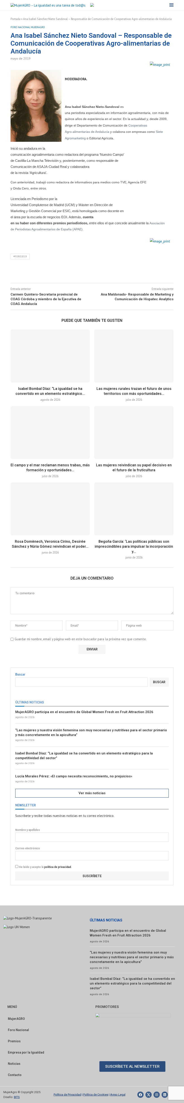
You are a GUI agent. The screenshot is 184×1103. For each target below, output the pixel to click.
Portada (15, 19)
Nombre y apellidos (27, 830)
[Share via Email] (122, 273)
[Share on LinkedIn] (100, 273)
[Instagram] (156, 1095)
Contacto (15, 1075)
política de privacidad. (58, 867)
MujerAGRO (16, 1019)
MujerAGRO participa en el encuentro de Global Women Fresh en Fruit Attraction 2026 (84, 712)
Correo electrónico (27, 848)
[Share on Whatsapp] (111, 273)
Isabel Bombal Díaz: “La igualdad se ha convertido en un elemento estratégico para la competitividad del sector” (84, 755)
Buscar (20, 674)
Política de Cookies (95, 1094)
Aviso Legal (117, 1094)
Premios (14, 1041)
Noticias (14, 1063)
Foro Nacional (18, 1030)
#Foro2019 (20, 256)
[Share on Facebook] (78, 273)
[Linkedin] (165, 1095)
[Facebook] (140, 1095)
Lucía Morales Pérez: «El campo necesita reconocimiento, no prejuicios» (73, 776)
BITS (17, 1097)
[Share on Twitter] (89, 273)
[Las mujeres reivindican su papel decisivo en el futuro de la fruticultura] (133, 432)
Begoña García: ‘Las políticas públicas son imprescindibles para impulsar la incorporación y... (134, 546)
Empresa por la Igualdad (26, 1052)
